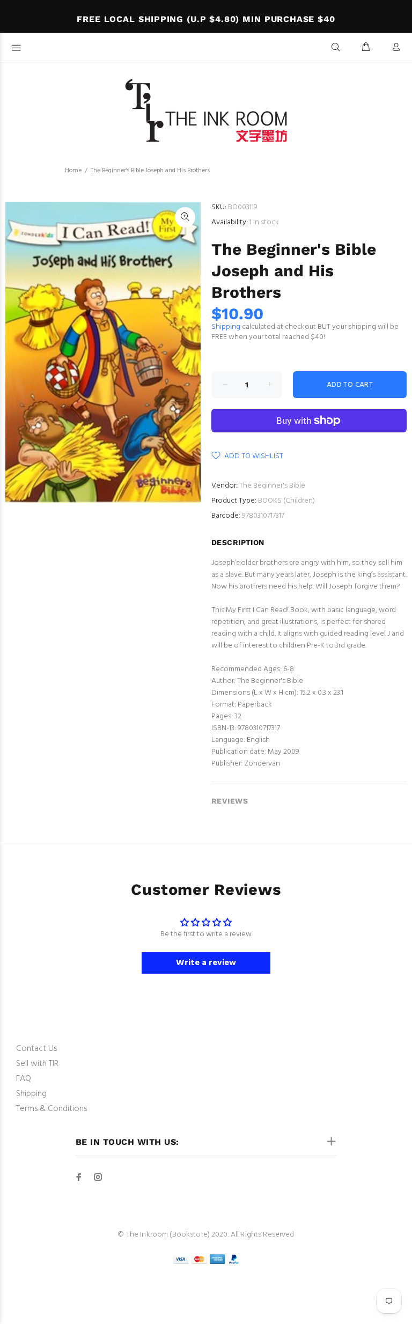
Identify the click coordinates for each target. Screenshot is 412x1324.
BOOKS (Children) (286, 501)
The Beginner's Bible (272, 486)
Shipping (225, 327)
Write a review (206, 963)
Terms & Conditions (51, 1109)
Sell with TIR (37, 1064)
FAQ (23, 1079)
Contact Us (36, 1049)
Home (73, 170)
